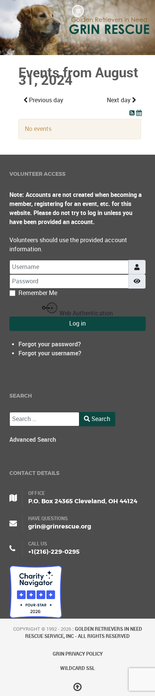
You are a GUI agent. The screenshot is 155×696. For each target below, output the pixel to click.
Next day (119, 100)
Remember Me (37, 293)
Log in (77, 323)
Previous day (45, 100)
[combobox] (44, 419)
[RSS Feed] (132, 113)
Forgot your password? (49, 344)
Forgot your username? (49, 353)
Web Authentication (85, 313)
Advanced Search (32, 439)
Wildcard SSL (77, 668)
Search (100, 419)
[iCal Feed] (139, 113)
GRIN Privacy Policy (78, 654)
